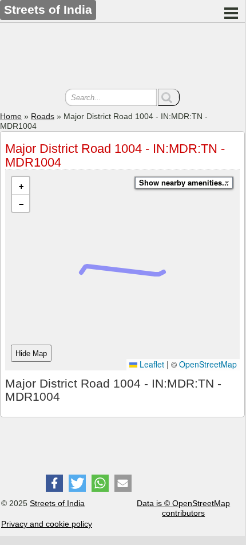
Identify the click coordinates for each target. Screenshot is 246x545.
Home (11, 116)
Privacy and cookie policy (46, 523)
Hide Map (31, 353)
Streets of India (57, 503)
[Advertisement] (122, 57)
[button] (20, 186)
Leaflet (150, 364)
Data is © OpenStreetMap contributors (183, 508)
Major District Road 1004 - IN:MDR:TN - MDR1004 (115, 155)
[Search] (169, 97)
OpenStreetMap (208, 364)
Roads (42, 116)
